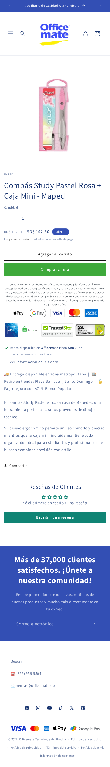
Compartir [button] (18, 465)
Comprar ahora (55, 269)
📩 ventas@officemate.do (33, 685)
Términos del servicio (61, 747)
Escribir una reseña (55, 517)
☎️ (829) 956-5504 (26, 673)
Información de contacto (57, 755)
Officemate (26, 739)
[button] (11, 34)
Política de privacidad (25, 747)
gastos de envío (19, 239)
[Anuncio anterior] (10, 6)
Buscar (16, 661)
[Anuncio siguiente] (100, 6)
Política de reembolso (86, 739)
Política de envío (93, 747)
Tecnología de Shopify (50, 739)
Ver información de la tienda (34, 361)
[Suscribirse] (93, 624)
